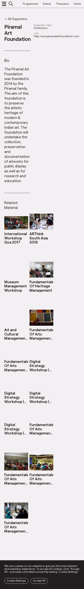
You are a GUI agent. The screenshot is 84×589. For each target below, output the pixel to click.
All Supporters (17, 19)
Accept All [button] (39, 580)
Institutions (40, 28)
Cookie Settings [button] (16, 580)
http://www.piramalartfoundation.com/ (57, 36)
